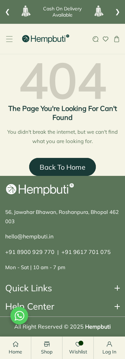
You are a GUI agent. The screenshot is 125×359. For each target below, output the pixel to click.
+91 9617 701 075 (86, 251)
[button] (9, 39)
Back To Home (62, 167)
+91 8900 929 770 (30, 251)
